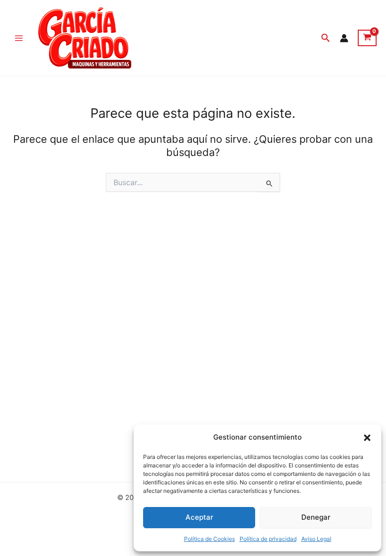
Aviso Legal (316, 538)
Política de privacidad (268, 538)
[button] (367, 437)
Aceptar (199, 517)
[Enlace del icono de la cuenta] (344, 38)
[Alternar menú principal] (18, 37)
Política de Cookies (209, 538)
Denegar (315, 517)
